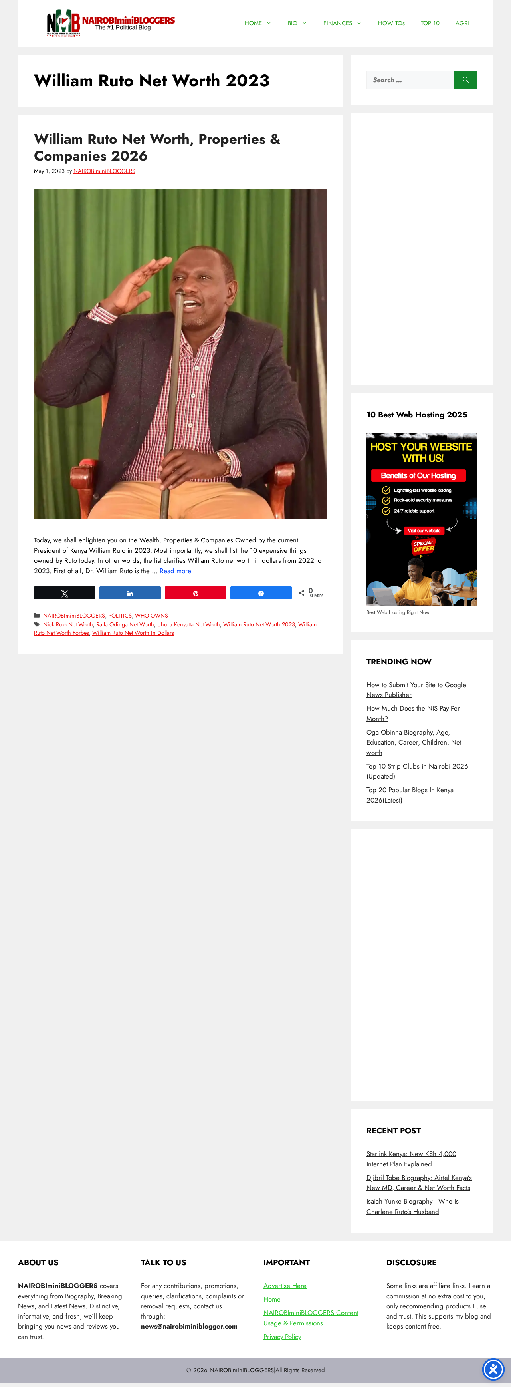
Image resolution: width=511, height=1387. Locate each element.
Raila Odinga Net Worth (125, 624)
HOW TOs (391, 23)
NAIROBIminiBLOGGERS (74, 616)
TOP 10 (430, 23)
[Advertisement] (421, 249)
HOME (253, 23)
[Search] (465, 80)
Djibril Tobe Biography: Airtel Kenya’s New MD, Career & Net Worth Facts (419, 1183)
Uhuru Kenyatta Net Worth (188, 624)
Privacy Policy (282, 1336)
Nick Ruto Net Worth (68, 624)
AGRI (462, 23)
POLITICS (120, 616)
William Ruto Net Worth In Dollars (133, 633)
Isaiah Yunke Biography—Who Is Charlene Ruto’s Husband (412, 1206)
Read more (175, 571)
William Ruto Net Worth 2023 (259, 624)
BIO (292, 23)
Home (272, 1299)
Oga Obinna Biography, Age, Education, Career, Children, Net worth (413, 742)
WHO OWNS (151, 616)
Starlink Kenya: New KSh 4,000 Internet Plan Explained (411, 1159)
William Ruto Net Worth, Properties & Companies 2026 (157, 147)
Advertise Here (285, 1285)
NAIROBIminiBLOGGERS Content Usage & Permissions (310, 1318)
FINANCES (337, 23)
